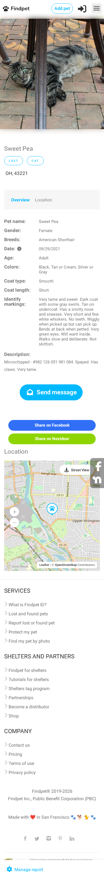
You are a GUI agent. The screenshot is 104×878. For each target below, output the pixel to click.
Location (43, 200)
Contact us (19, 745)
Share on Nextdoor (52, 438)
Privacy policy (22, 772)
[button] (48, 503)
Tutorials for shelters (29, 679)
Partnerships (21, 697)
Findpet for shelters (27, 670)
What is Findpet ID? (28, 604)
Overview (20, 200)
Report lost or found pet (32, 623)
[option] (52, 74)
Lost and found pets (28, 613)
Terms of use (21, 763)
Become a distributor (29, 706)
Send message (56, 392)
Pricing (15, 754)
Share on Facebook (52, 425)
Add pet (62, 8)
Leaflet (44, 565)
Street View (80, 470)
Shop (14, 716)
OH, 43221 (17, 173)
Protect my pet (23, 632)
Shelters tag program (29, 688)
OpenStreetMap (66, 565)
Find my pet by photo (29, 641)
